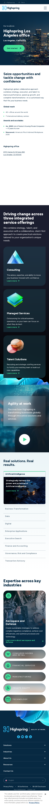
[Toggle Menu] (45, 8)
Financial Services (24, 665)
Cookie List (31, 789)
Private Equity (21, 688)
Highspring (10, 2)
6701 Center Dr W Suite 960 (14, 152)
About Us (7, 758)
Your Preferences (20, 789)
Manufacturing (22, 677)
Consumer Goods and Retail (23, 654)
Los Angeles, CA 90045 (12, 155)
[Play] (24, 440)
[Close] (45, 794)
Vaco (23, 2)
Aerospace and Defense (21, 619)
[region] (24, 798)
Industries (7, 752)
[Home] (10, 8)
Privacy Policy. (34, 803)
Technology (20, 699)
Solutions (7, 745)
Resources (8, 765)
